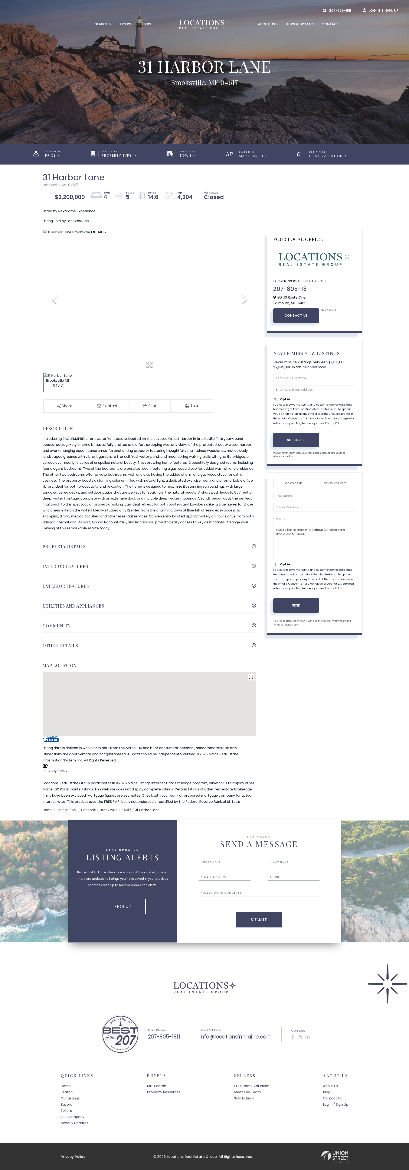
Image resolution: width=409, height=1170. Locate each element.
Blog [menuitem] (326, 1092)
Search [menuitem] (101, 24)
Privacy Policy (55, 770)
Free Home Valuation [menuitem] (251, 1085)
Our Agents (329, 310)
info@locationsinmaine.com (236, 1036)
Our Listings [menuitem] (70, 1098)
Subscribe (296, 440)
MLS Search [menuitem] (156, 1085)
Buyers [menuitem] (125, 24)
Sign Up (391, 10)
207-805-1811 (292, 289)
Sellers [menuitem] (144, 24)
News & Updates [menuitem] (299, 24)
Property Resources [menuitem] (163, 1092)
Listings (62, 809)
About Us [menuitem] (266, 24)
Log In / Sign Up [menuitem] (335, 1104)
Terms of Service (282, 624)
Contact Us (296, 315)
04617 (126, 809)
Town (185, 155)
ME (74, 809)
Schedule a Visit (335, 483)
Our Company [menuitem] (72, 1116)
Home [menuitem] (66, 1085)
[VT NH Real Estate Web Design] (334, 1157)
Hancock (88, 809)
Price (50, 155)
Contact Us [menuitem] (332, 1098)
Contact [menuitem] (330, 24)
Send (296, 605)
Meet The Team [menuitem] (247, 1092)
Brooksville (109, 809)
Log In (374, 10)
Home (48, 809)
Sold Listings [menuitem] (244, 1098)
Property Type (117, 155)
